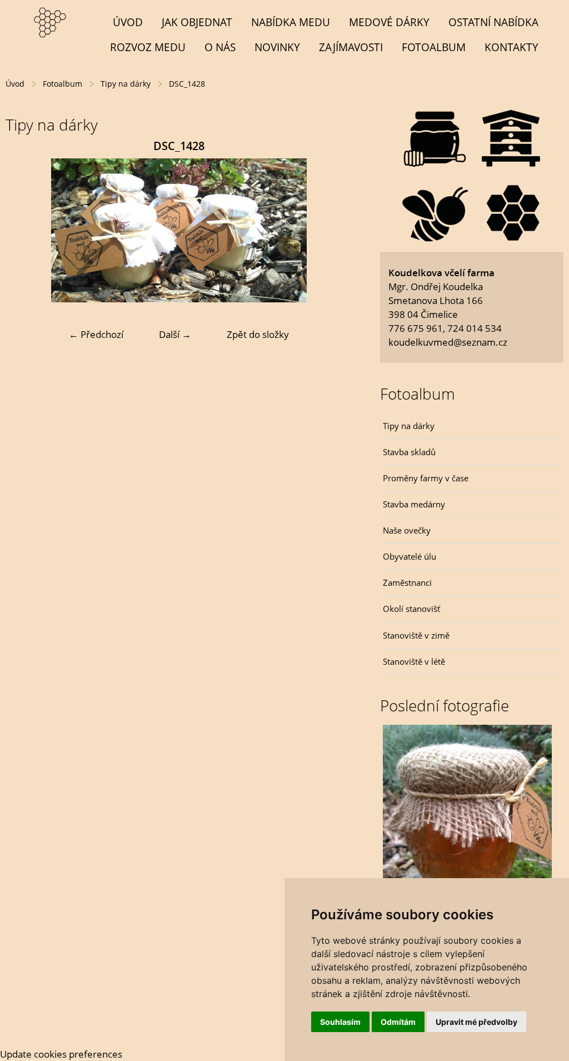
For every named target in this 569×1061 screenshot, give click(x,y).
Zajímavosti (351, 47)
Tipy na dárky (409, 425)
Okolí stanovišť (411, 608)
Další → (175, 334)
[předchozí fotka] (23, 230)
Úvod (128, 22)
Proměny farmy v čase (425, 478)
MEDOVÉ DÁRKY (389, 22)
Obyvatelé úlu (409, 556)
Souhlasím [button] (340, 1022)
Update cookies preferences (61, 1054)
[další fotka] (334, 230)
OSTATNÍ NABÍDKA (493, 22)
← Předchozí (96, 334)
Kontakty (511, 47)
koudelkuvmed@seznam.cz (447, 342)
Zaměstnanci (407, 582)
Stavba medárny (414, 504)
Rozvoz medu (148, 47)
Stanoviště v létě (414, 661)
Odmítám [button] (398, 1022)
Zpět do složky (258, 334)
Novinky (277, 47)
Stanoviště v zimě (416, 635)
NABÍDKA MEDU (290, 22)
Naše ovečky (407, 530)
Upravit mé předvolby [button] (476, 1022)
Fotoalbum (434, 47)
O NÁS (220, 47)
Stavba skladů (409, 451)
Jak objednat (197, 22)
